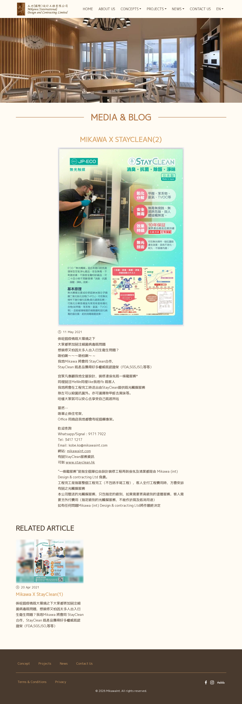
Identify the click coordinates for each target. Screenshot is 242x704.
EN (218, 9)
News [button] (177, 9)
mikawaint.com (79, 451)
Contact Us (200, 9)
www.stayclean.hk (80, 462)
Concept (24, 663)
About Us (107, 9)
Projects (44, 663)
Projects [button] (155, 9)
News (64, 663)
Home (88, 9)
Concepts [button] (130, 9)
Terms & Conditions (32, 682)
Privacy (60, 682)
